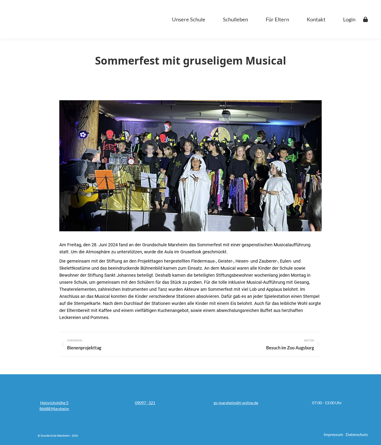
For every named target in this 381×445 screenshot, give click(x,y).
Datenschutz (357, 434)
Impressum (333, 434)
